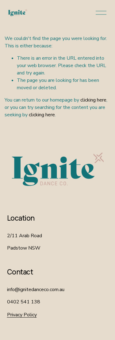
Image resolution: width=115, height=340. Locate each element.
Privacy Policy (22, 314)
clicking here (93, 100)
